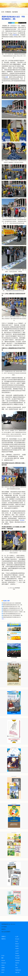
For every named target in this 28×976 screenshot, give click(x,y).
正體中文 (3, 936)
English (16, 946)
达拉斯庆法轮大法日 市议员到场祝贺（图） (13, 615)
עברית (2, 955)
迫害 (6, 77)
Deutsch (17, 943)
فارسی (16, 950)
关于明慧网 (4, 926)
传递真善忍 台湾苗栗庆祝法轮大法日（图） (13, 608)
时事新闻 (8, 12)
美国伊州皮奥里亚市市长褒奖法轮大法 (12, 617)
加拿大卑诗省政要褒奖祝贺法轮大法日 (12, 613)
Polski (2, 972)
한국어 (3, 970)
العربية (16, 936)
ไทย (16, 965)
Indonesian (3, 962)
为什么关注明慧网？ (6, 931)
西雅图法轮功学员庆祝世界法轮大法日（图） (13, 610)
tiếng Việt (17, 972)
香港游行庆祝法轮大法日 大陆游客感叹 (12, 603)
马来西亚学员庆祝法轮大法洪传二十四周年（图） (14, 611)
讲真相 (15, 35)
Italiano (3, 965)
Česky (16, 941)
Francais (17, 953)
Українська (18, 970)
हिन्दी (2, 958)
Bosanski (17, 939)
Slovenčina (17, 960)
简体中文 (3, 938)
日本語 (3, 967)
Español (17, 948)
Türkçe (16, 967)
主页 (2, 12)
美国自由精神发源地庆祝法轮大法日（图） (13, 604)
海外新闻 (15, 12)
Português (17, 955)
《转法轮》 (22, 520)
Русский (17, 958)
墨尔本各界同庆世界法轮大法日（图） (12, 606)
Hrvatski (3, 960)
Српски (17, 962)
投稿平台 (3, 929)
